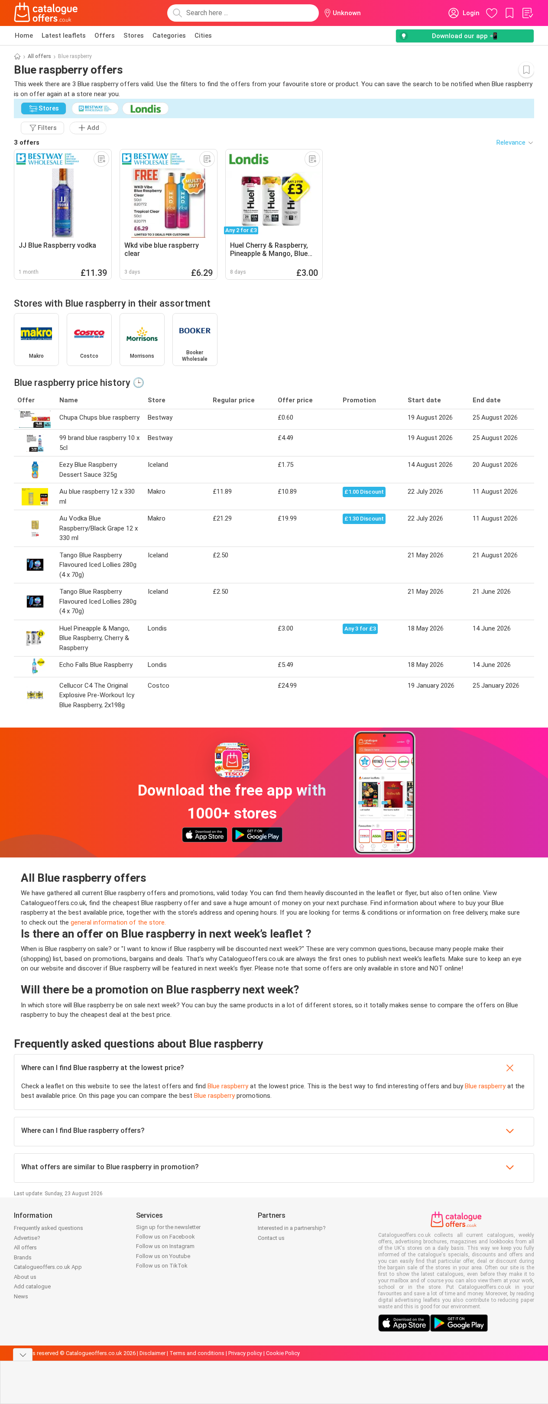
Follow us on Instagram (165, 1246)
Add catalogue (32, 1286)
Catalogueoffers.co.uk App (48, 1267)
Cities (203, 35)
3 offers (26, 142)
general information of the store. (118, 922)
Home (24, 35)
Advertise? (27, 1238)
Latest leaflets (64, 35)
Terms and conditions (196, 1353)
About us (25, 1277)
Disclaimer (152, 1353)
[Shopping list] (527, 13)
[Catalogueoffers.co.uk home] (46, 13)
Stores (133, 35)
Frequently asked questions (48, 1228)
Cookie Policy (283, 1353)
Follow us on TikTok (162, 1265)
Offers (104, 35)
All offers (39, 56)
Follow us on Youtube (163, 1256)
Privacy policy (245, 1353)
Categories (169, 35)
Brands (23, 1257)
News (21, 1296)
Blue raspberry (228, 1086)
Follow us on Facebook (165, 1236)
